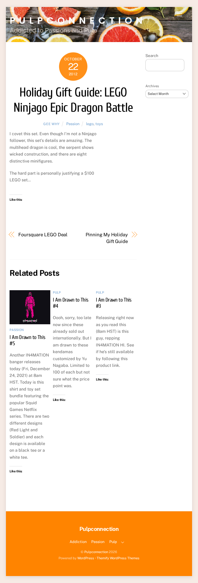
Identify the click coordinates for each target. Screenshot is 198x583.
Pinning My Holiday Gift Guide (107, 238)
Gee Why (51, 124)
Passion (72, 124)
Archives (152, 86)
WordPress (85, 558)
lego (90, 124)
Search (151, 55)
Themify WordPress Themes (118, 558)
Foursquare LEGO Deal (43, 234)
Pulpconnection (96, 552)
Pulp (57, 292)
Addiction (78, 541)
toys (99, 124)
